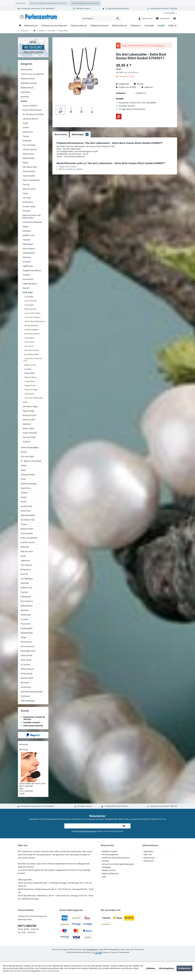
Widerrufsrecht (109, 870)
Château (26, 275)
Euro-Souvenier (27, 646)
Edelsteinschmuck (29, 83)
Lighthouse (27, 266)
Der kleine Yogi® (30, 406)
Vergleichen (123, 84)
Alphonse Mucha (30, 377)
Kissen (24, 501)
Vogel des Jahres (30, 283)
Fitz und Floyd (28, 145)
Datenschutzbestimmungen (85, 831)
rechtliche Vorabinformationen (115, 857)
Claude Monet (29, 381)
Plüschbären (26, 642)
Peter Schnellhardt (31, 180)
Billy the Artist (28, 189)
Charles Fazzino (29, 149)
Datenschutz (149, 857)
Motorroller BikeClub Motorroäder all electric (48, 3)
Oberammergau (28, 700)
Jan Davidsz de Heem (32, 334)
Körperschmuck (28, 78)
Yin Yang (26, 197)
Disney (24, 452)
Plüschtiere (26, 623)
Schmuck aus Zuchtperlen (32, 74)
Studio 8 (26, 441)
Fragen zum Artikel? (127, 87)
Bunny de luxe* (29, 415)
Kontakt (105, 861)
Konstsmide (26, 614)
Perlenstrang (26, 673)
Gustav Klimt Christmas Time (32, 359)
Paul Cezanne (29, 342)
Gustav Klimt (29, 373)
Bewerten (148, 87)
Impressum (149, 861)
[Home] (20, 25)
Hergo (23, 637)
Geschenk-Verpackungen (32, 691)
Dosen (25, 226)
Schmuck (26, 261)
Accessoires (27, 279)
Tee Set (25, 184)
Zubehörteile (29, 394)
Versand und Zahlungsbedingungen (118, 864)
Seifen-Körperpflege (29, 447)
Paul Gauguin (29, 338)
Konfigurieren (184, 968)
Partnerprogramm (110, 854)
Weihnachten (26, 69)
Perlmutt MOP (27, 678)
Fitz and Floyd (28, 437)
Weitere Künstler (30, 309)
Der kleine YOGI (29, 167)
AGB (104, 876)
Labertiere (25, 560)
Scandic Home (29, 206)
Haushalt (25, 583)
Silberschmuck (27, 669)
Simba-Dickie (26, 655)
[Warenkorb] (174, 18)
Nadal (25, 162)
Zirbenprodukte (28, 474)
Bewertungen (80, 134)
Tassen (25, 136)
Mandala (26, 257)
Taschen (26, 239)
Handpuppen (26, 628)
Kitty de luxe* (28, 419)
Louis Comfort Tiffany (32, 313)
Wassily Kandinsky (31, 325)
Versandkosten (91, 949)
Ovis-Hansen (26, 565)
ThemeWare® (124, 952)
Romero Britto (28, 171)
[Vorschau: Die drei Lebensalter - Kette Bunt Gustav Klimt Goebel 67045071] (60, 109)
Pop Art (25, 288)
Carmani (24, 619)
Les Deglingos (27, 578)
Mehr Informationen (51, 971)
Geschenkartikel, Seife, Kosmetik (85, 3)
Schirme (26, 211)
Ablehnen (150, 968)
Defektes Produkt (109, 851)
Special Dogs (28, 411)
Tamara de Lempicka (32, 317)
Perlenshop (20, 3)
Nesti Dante (26, 660)
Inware (24, 497)
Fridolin (24, 492)
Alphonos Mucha (30, 118)
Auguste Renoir (30, 385)
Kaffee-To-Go (28, 235)
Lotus (25, 402)
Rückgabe (106, 867)
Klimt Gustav (28, 154)
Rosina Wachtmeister (32, 110)
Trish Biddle (28, 296)
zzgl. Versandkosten (131, 72)
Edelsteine (25, 92)
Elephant (26, 424)
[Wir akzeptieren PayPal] (33, 735)
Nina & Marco (28, 248)
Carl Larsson (29, 346)
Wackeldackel (27, 633)
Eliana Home (28, 428)
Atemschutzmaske (29, 483)
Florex (23, 479)
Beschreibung (61, 134)
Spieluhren (26, 488)
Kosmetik (25, 96)
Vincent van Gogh (30, 389)
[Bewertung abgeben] (144, 62)
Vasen (25, 193)
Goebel (24, 101)
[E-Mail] (119, 116)
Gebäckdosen (28, 253)
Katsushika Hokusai (31, 350)
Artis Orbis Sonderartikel (33, 398)
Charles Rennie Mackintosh (34, 321)
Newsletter (148, 851)
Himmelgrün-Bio (28, 651)
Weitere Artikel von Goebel (70, 169)
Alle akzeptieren (166, 968)
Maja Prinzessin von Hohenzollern (31, 216)
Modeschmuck (27, 87)
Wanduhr (26, 231)
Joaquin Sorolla (30, 365)
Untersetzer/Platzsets (32, 222)
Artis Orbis (27, 292)
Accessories (26, 687)
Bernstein (25, 682)
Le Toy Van (25, 664)
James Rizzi (27, 132)
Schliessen (25, 696)
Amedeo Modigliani (31, 329)
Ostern (25, 127)
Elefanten (26, 140)
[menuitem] (169, 13)
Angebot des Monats (31, 270)
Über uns (148, 854)
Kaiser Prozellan (29, 105)
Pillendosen (27, 244)
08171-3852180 (27, 926)
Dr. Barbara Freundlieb (33, 114)
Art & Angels (29, 305)
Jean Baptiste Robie (31, 354)
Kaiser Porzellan (29, 433)
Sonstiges (28, 369)
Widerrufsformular (110, 873)
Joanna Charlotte (30, 301)
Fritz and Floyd (27, 456)
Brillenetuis (27, 202)
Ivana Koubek (28, 175)
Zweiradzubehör (28, 515)
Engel (25, 123)
